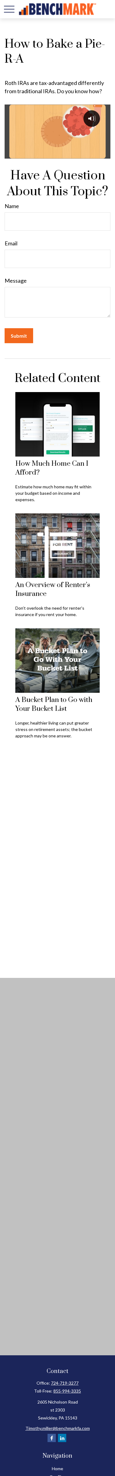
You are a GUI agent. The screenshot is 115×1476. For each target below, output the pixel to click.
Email (11, 243)
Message (16, 280)
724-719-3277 (65, 1383)
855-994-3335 (67, 1390)
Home (57, 1468)
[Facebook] (52, 1438)
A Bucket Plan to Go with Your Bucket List (53, 704)
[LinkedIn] (62, 1438)
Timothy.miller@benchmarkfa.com (57, 1428)
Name (12, 206)
